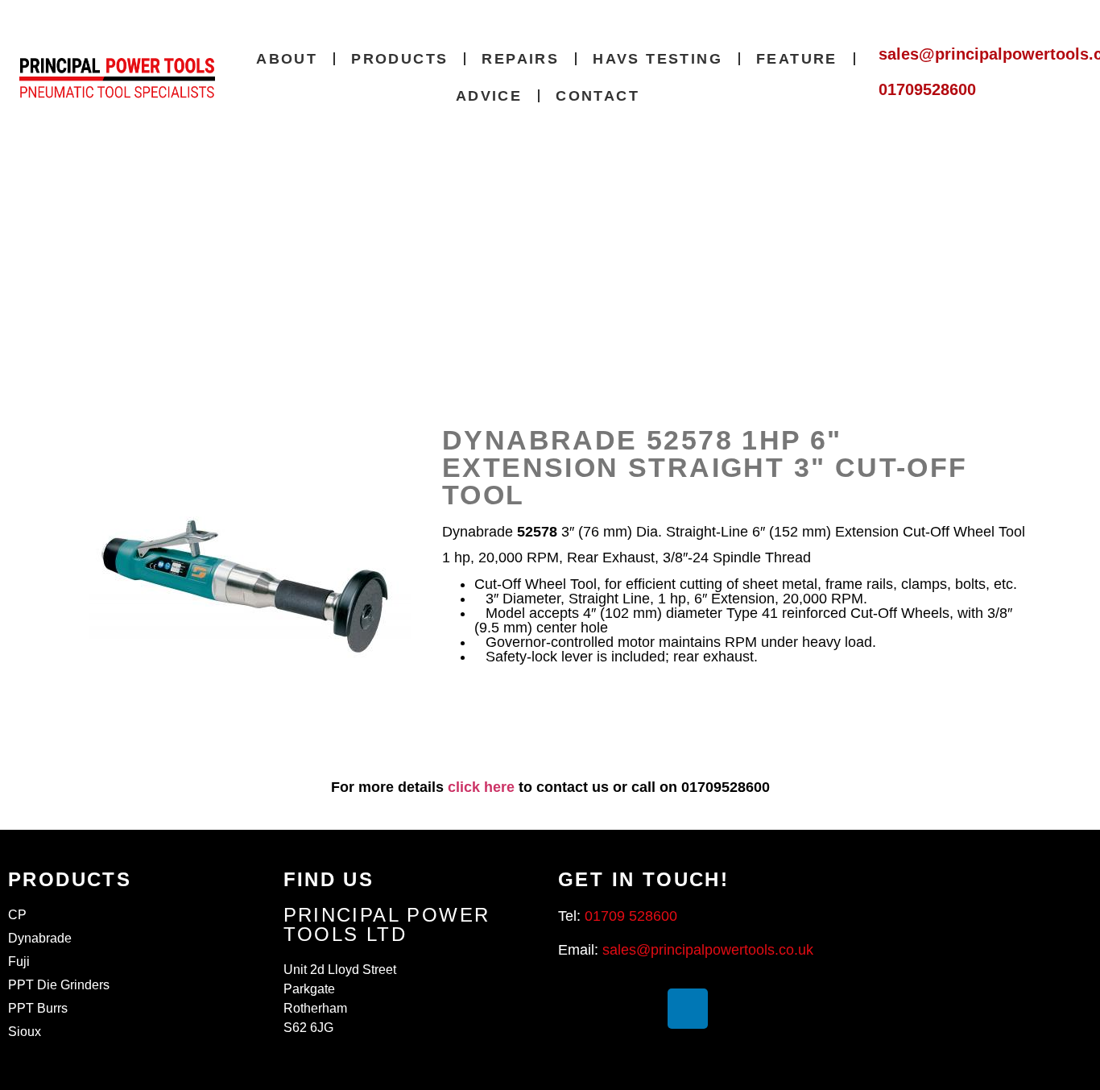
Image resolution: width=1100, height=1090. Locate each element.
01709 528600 (631, 916)
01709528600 (927, 89)
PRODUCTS (399, 59)
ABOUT (286, 59)
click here (481, 787)
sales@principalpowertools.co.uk (707, 950)
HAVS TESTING (657, 59)
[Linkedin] (688, 1008)
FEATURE (796, 59)
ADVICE (489, 96)
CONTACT (597, 96)
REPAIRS (520, 59)
